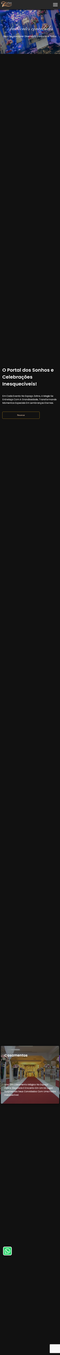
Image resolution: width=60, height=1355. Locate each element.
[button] (55, 4)
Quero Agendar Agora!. (33, 39)
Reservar (21, 415)
